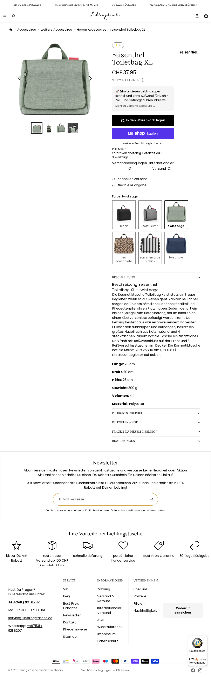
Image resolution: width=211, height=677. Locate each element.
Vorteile (140, 596)
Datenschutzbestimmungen (128, 510)
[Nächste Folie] (91, 79)
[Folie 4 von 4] (73, 128)
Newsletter (72, 615)
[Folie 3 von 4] (61, 128)
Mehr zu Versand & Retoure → (135, 106)
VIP (65, 589)
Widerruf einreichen (183, 610)
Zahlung (103, 589)
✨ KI (118, 45)
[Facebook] (193, 670)
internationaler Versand (161, 166)
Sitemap (70, 636)
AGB (100, 619)
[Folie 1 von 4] (37, 128)
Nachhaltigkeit (145, 610)
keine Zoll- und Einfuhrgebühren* (173, 4)
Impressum (106, 634)
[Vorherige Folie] (18, 79)
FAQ (66, 596)
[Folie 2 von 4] (49, 128)
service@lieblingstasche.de (30, 618)
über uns (141, 589)
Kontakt (69, 622)
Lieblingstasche (28, 670)
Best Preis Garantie (71, 605)
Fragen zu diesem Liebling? (134, 431)
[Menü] (4, 16)
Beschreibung (123, 277)
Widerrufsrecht (109, 626)
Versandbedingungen (129, 163)
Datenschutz (107, 641)
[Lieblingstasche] (10, 29)
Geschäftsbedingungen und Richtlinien (105, 670)
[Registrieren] (152, 499)
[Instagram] (200, 670)
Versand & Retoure (105, 598)
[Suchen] (13, 15)
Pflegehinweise (125, 422)
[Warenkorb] (206, 15)
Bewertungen (123, 441)
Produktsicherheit (128, 413)
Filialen (139, 603)
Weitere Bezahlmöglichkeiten (143, 143)
